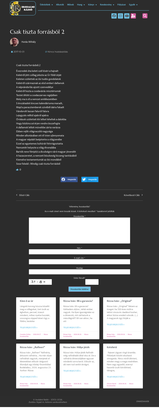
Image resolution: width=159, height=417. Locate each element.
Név (79, 248)
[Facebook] (114, 16)
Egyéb (132, 4)
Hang (79, 4)
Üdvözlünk (45, 4)
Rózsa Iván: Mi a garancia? (78, 301)
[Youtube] (126, 16)
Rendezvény (106, 4)
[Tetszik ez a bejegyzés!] (17, 169)
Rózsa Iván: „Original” (119, 301)
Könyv (91, 4)
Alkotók (60, 4)
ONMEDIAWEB (142, 401)
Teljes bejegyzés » (29, 327)
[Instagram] (120, 16)
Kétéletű (112, 347)
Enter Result (79, 278)
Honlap (79, 268)
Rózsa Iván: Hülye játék (76, 347)
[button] (144, 15)
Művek (70, 4)
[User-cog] (133, 16)
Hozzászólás (79, 216)
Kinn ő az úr (26, 301)
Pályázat (121, 4)
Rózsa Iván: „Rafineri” (32, 347)
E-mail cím (79, 258)
